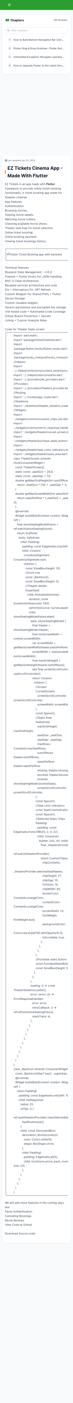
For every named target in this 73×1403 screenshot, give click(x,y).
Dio (7, 289)
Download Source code (20, 1233)
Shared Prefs (40, 294)
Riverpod (10, 272)
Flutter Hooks (27, 276)
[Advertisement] (36, 115)
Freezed (10, 276)
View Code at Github (18, 1224)
